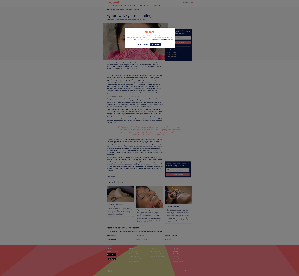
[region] (150, 38)
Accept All (155, 44)
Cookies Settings (142, 44)
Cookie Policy (168, 39)
